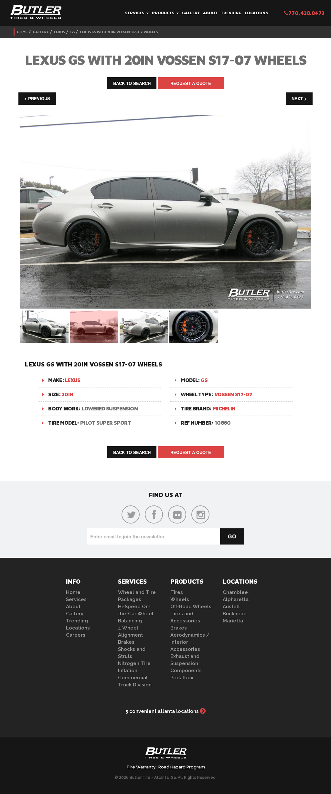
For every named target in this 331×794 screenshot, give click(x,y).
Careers (75, 635)
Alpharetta (236, 599)
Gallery (191, 12)
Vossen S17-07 (233, 394)
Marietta (233, 621)
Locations (256, 12)
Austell (231, 606)
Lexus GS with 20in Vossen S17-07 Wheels (119, 31)
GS (72, 31)
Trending (231, 12)
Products (164, 12)
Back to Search (132, 83)
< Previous (37, 98)
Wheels (179, 599)
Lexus (59, 31)
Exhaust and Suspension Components (186, 663)
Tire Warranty (140, 767)
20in (67, 394)
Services (135, 12)
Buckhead (235, 614)
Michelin (224, 408)
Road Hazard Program (181, 767)
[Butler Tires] (165, 754)
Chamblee (235, 592)
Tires (176, 592)
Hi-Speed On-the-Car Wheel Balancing (136, 614)
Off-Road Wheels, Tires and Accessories (191, 614)
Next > (299, 98)
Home (22, 31)
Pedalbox (181, 678)
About (210, 12)
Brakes (126, 642)
